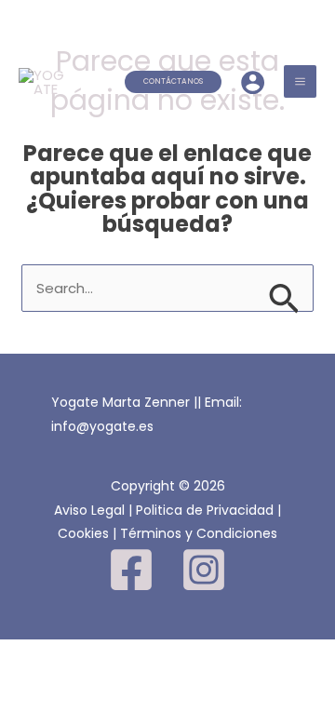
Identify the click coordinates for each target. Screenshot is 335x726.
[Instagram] (204, 569)
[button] (173, 82)
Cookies (83, 533)
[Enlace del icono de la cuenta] (252, 82)
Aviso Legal (89, 510)
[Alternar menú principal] (300, 82)
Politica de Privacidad (205, 510)
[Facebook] (131, 569)
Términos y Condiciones (198, 533)
